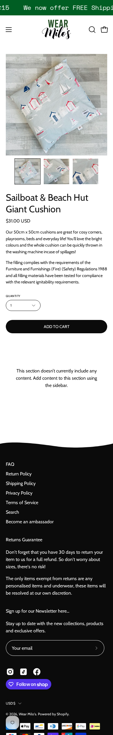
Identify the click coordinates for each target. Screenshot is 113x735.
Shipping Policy (21, 483)
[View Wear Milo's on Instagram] (10, 671)
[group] (56, 7)
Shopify (63, 714)
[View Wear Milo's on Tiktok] (23, 671)
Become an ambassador (30, 521)
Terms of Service (22, 502)
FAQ (10, 464)
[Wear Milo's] (56, 29)
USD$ (10, 703)
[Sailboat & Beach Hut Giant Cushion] (27, 171)
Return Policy (19, 474)
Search (12, 512)
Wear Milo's (27, 714)
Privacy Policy (19, 493)
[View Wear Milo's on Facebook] (36, 671)
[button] (92, 30)
